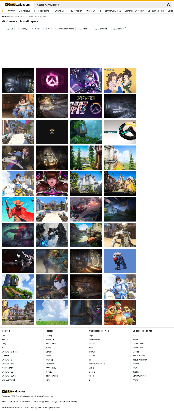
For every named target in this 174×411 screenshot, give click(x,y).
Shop (91, 360)
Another (92, 376)
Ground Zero (60, 11)
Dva (11, 29)
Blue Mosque (24, 11)
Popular (72, 402)
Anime (135, 380)
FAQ (41, 402)
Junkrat (86, 29)
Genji (37, 29)
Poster (92, 344)
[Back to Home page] (17, 5)
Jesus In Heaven (140, 360)
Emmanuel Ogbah (113, 11)
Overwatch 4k (122, 29)
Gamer (49, 352)
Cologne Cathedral (156, 11)
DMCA (35, 402)
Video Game (51, 344)
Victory (49, 372)
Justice (136, 372)
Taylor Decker (76, 11)
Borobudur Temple (42, 11)
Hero (48, 380)
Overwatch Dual (9, 376)
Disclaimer (27, 402)
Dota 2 (92, 372)
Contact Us (16, 402)
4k (49, 29)
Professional (94, 340)
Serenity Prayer (139, 376)
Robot (48, 356)
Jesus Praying (139, 356)
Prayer (135, 368)
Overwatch (102, 29)
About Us (6, 402)
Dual (134, 336)
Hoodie (92, 356)
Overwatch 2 (7, 372)
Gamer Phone (139, 344)
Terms (60, 402)
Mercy (24, 29)
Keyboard (50, 364)
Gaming (49, 336)
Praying (136, 364)
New (66, 402)
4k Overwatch (52, 376)
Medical (136, 352)
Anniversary (51, 368)
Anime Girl (50, 340)
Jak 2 (91, 368)
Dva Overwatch (8, 380)
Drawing (49, 360)
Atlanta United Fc (93, 11)
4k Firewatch (7, 368)
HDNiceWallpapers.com (12, 16)
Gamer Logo (138, 348)
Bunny (48, 348)
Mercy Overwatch (97, 364)
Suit (91, 348)
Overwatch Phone (66, 29)
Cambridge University (134, 11)
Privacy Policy (50, 402)
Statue (92, 352)
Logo (91, 336)
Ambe (135, 340)
